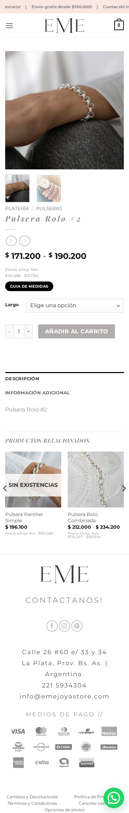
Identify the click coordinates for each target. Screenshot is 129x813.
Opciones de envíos (64, 809)
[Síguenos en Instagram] (64, 626)
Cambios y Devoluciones (32, 796)
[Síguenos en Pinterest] (77, 626)
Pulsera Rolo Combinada (83, 517)
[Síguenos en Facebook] (52, 626)
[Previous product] (24, 241)
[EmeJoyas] (64, 25)
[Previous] (16, 110)
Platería (17, 208)
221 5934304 (64, 685)
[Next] (113, 110)
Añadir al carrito (76, 331)
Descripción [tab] (22, 378)
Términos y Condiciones (32, 803)
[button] (9, 25)
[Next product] (11, 241)
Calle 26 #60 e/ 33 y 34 (64, 652)
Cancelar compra (97, 803)
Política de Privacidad (96, 796)
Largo (12, 304)
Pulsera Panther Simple (24, 517)
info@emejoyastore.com (65, 696)
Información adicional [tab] (37, 392)
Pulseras (49, 208)
